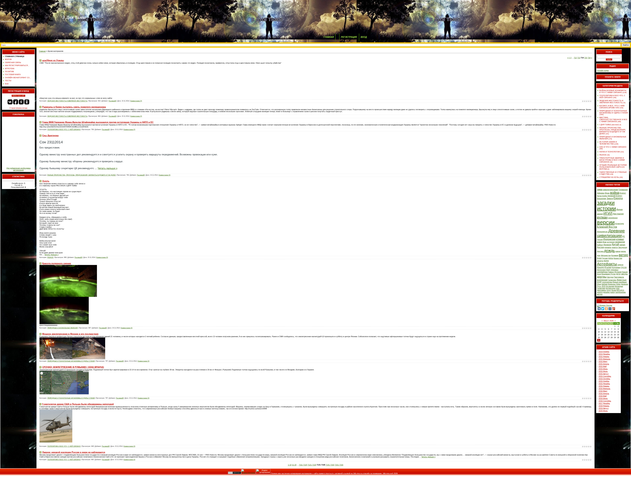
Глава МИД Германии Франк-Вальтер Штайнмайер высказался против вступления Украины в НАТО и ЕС (97, 122)
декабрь (606, 292)
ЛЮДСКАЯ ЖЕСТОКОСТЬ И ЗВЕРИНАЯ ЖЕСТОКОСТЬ (67, 101)
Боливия (614, 255)
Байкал (600, 245)
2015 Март (603, 361)
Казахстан (618, 258)
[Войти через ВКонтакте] (10, 101)
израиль (608, 247)
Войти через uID (18, 95)
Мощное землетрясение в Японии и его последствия (70, 334)
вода (606, 260)
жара (599, 242)
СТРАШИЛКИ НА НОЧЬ (609, 177)
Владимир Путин (609, 274)
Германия (623, 190)
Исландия (610, 286)
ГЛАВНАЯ (329, 37)
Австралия (618, 214)
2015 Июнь (603, 369)
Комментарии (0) (136, 101)
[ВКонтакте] (599, 308)
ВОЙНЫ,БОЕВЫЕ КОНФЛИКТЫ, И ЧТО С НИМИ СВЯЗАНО (613, 91)
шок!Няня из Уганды (53, 60)
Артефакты (607, 264)
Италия (607, 267)
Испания (618, 272)
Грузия (605, 258)
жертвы (602, 276)
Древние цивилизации (611, 233)
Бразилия (601, 198)
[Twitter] (602, 308)
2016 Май (603, 396)
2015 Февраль (604, 359)
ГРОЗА (624, 267)
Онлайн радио (603, 71)
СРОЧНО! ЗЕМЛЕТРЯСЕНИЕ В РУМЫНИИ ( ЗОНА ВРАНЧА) (73, 367)
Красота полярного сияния (56, 263)
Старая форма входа (18, 108)
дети (618, 274)
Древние (607, 245)
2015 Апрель (604, 364)
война (614, 192)
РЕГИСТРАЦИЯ (349, 37)
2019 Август (604, 408)
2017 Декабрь (604, 403)
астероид (611, 242)
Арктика (600, 251)
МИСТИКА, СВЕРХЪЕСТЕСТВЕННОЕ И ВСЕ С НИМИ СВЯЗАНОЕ (613, 119)
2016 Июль (603, 398)
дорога (600, 292)
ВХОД (364, 37)
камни (617, 251)
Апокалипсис (602, 232)
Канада (600, 267)
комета (615, 247)
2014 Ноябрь (604, 352)
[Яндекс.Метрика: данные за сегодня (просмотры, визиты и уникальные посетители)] (248, 471)
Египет (623, 193)
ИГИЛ (607, 213)
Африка (600, 193)
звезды (624, 274)
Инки (599, 284)
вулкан (602, 217)
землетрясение (610, 189)
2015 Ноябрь (604, 381)
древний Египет (615, 196)
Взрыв (615, 282)
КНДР (599, 282)
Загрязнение (620, 292)
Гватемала (619, 277)
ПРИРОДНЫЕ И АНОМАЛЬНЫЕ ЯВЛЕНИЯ (62, 328)
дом (598, 255)
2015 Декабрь (604, 384)
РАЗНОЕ (50, 257)
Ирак (604, 242)
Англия (600, 247)
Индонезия (609, 239)
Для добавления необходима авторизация (18, 169)
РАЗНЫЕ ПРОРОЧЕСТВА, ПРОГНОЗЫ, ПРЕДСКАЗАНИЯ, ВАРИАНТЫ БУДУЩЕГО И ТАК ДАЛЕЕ (81, 175)
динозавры (601, 290)
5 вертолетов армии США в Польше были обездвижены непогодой (78, 404)
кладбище (623, 282)
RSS (432, 1)
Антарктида (610, 288)
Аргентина (601, 270)
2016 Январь (604, 386)
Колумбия (616, 267)
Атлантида (619, 224)
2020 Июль (603, 411)
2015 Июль (603, 371)
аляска (620, 265)
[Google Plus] (613, 308)
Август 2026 (609, 321)
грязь (610, 258)
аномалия (620, 242)
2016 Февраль (604, 389)
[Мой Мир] (609, 308)
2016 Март (603, 391)
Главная (42, 51)
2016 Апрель (604, 393)
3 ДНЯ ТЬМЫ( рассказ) (609, 125)
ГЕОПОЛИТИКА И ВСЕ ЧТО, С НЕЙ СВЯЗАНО (64, 129)
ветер (623, 255)
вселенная (602, 280)
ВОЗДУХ (620, 290)
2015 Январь (604, 357)
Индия (619, 209)
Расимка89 (112, 101)
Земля (610, 198)
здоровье (614, 270)
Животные (622, 280)
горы (618, 284)
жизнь (623, 251)
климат (620, 239)
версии (606, 222)
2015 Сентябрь (605, 376)
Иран (607, 193)
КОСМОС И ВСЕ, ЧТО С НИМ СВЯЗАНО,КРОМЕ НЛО (611, 107)
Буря (599, 258)
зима (599, 189)
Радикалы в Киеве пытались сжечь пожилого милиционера (74, 107)
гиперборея (613, 218)
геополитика (607, 282)
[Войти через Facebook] (15, 101)
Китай (615, 244)
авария (600, 214)
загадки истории (606, 205)
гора (617, 288)
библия (605, 284)
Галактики (601, 288)
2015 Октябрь (604, 379)
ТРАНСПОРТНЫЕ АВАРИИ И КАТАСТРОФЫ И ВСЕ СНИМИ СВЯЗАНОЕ (612, 160)
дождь (609, 251)
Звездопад (622, 247)
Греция (600, 239)
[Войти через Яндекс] (21, 101)
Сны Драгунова (50, 135)
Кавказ (611, 272)
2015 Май (603, 366)
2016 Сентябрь (605, 401)
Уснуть (45, 181)
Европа (618, 198)
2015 (604, 286)
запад (622, 244)
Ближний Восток (607, 227)
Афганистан (606, 255)
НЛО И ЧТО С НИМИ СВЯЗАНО (612, 147)
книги (612, 292)
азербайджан (602, 272)
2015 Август (604, 374)
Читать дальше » (107, 168)
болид (613, 290)
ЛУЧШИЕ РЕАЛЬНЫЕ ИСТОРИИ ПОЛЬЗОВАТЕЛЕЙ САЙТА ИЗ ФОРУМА (613, 167)
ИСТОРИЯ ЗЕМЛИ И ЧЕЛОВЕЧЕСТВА (608, 143)
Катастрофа (602, 196)
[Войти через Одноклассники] (26, 101)
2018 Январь (604, 406)
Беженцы (612, 284)
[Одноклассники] (606, 308)
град (608, 270)
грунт (609, 290)
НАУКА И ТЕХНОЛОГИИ (609, 152)
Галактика (612, 280)
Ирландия (619, 286)
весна (599, 294)
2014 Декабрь (604, 354)
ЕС (623, 236)
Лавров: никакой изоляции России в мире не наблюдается (73, 452)
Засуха (610, 277)
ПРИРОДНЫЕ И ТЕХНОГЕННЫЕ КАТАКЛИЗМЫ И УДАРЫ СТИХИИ (71, 361)
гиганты (600, 261)
